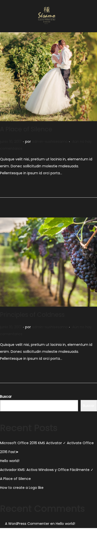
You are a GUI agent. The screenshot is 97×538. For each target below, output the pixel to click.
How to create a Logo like (22, 487)
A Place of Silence (26, 129)
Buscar (6, 396)
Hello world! (9, 460)
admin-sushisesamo (50, 141)
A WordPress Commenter (27, 523)
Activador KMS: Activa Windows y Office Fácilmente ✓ (47, 469)
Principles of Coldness (32, 315)
